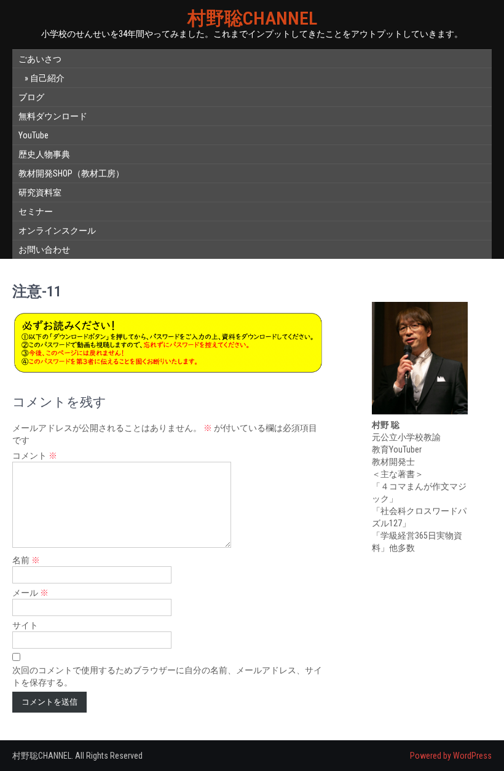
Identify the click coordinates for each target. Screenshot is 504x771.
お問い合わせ (44, 250)
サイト (25, 625)
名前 (26, 560)
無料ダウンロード (52, 116)
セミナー (35, 211)
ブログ (31, 97)
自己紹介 (47, 78)
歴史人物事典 (44, 154)
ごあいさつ (39, 59)
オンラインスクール (57, 230)
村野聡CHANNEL (252, 18)
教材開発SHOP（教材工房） (71, 173)
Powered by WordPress (451, 756)
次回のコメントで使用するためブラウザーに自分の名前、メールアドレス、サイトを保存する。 (167, 676)
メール (30, 593)
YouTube (33, 135)
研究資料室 (39, 192)
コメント (34, 456)
